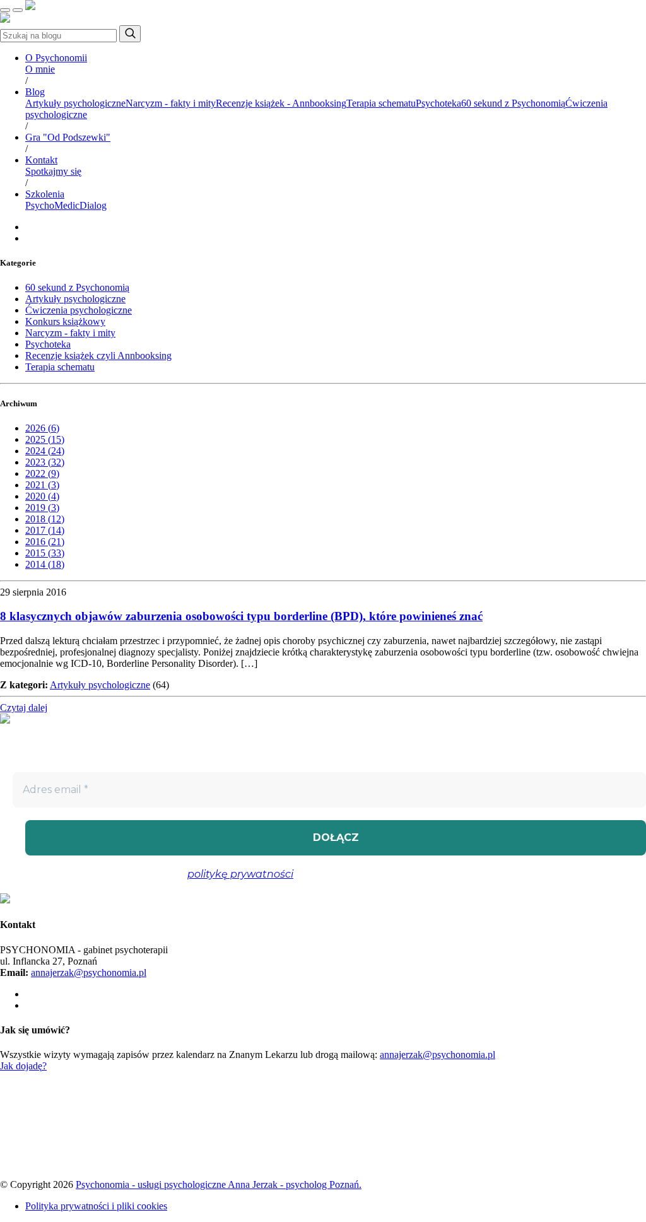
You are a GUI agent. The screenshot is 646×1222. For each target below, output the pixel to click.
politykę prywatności (240, 874)
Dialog (93, 205)
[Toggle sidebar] (18, 10)
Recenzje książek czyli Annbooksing (98, 355)
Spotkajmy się (53, 171)
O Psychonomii (56, 57)
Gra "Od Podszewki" (67, 137)
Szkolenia (44, 194)
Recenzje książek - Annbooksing (281, 103)
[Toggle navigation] (5, 10)
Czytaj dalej (23, 707)
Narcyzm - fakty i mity (171, 103)
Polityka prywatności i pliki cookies (96, 1206)
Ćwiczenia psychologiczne (78, 310)
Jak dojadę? (23, 1065)
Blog (35, 91)
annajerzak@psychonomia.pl (88, 972)
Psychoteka (438, 103)
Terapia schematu (381, 103)
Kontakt (41, 160)
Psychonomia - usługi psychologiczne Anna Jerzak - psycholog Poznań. (218, 1184)
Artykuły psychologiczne (75, 103)
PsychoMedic (52, 205)
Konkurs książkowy (65, 321)
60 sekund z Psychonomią (513, 103)
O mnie (40, 69)
